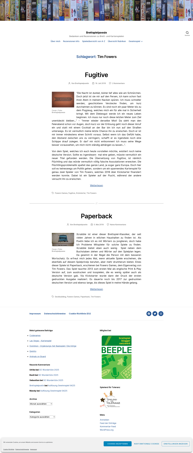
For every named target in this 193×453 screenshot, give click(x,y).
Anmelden (104, 420)
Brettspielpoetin (82, 83)
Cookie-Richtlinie (8, 449)
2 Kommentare (118, 83)
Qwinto (32, 351)
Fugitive (96, 75)
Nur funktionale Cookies (146, 444)
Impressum (33, 449)
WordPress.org (106, 430)
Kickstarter (81, 193)
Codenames (35, 335)
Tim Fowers (91, 193)
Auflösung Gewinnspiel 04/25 (61, 385)
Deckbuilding (60, 297)
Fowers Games (61, 193)
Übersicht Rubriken (117, 41)
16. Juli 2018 (100, 83)
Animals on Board (37, 356)
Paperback (96, 216)
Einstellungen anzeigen (176, 444)
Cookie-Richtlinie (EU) (80, 313)
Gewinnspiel (134, 41)
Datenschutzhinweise (22, 449)
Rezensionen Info (71, 41)
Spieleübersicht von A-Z (93, 41)
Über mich (55, 41)
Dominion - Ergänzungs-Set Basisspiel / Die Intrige (52, 346)
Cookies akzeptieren (117, 444)
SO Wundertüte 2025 (49, 370)
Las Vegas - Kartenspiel (40, 341)
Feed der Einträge (108, 423)
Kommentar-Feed (108, 426)
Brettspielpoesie (96, 32)
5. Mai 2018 (99, 224)
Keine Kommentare (118, 224)
